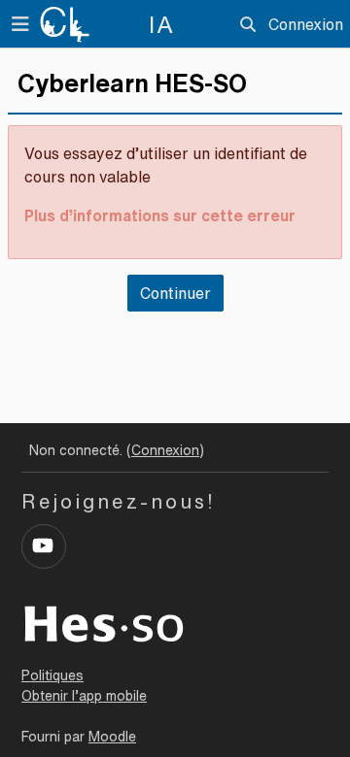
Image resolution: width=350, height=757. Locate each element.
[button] (248, 24)
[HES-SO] (104, 622)
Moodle (112, 736)
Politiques (52, 675)
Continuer (175, 293)
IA (162, 24)
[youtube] (43, 546)
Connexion (305, 24)
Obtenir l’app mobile (84, 696)
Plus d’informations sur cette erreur (160, 215)
